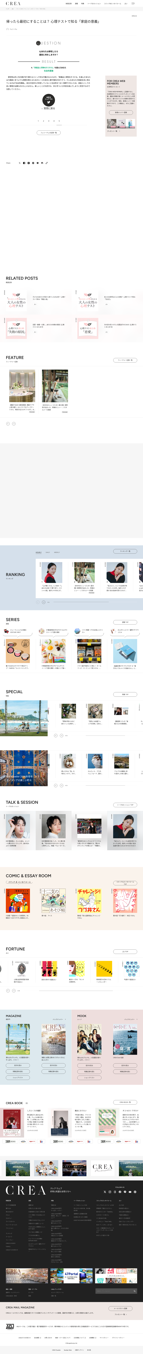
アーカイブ (9, 1237)
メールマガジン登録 (120, 1308)
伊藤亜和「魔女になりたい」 (104, 1208)
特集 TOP (125, 694)
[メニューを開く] (133, 3)
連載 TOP (125, 622)
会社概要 (36, 1338)
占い (125, 4)
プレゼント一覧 (112, 131)
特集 (82, 4)
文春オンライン (79, 1350)
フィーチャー (9, 1240)
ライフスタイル (10, 1221)
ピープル (30, 1292)
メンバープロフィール (57, 1292)
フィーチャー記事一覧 (125, 360)
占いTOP (125, 952)
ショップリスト (18, 1077)
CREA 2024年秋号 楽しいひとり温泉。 (56, 1250)
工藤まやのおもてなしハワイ (36, 1220)
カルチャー (9, 1218)
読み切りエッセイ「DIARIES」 (104, 1212)
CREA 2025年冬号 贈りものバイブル (56, 1245)
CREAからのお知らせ (12, 1250)
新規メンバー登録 (121, 112)
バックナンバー (58, 1019)
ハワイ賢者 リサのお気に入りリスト (36, 1216)
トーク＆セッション (94, 4)
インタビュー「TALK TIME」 (104, 1221)
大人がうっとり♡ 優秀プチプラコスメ (36, 1245)
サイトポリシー (104, 1338)
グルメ (8, 1215)
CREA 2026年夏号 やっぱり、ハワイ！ (56, 1209)
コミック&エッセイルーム (112, 4)
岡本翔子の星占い (124, 1208)
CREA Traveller (56, 1350)
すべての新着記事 (11, 1205)
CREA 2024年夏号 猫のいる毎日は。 (56, 1256)
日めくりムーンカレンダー (126, 1221)
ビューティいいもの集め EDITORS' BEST (35, 1239)
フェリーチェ (13, 29)
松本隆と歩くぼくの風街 (81, 1217)
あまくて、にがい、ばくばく (104, 1225)
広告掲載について (79, 1338)
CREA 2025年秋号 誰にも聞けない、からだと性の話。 (60, 1228)
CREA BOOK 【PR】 (11, 1296)
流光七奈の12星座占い (125, 1212)
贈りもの (8, 1208)
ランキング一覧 (125, 551)
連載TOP (30, 1205)
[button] (8, 424)
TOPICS (8, 1246)
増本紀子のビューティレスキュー (37, 1250)
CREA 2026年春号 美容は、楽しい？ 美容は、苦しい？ (60, 1216)
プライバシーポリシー (118, 1338)
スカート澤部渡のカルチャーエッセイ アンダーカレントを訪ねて (105, 1230)
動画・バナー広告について (62, 1338)
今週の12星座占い (124, 1215)
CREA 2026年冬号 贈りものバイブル (56, 1222)
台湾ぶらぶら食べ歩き (34, 1208)
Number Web (68, 1350)
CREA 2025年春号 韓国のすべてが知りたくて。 (59, 1240)
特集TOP (53, 1205)
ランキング (9, 1233)
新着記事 (69, 4)
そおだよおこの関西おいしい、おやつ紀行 (37, 1228)
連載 (76, 4)
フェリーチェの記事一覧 (49, 133)
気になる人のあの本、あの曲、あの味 (82, 1209)
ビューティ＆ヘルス (11, 1225)
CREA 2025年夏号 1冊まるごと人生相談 (57, 1234)
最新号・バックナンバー (13, 1292)
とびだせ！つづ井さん (102, 1215)
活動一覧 (53, 1296)
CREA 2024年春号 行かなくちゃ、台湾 (56, 1261)
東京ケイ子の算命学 (124, 1218)
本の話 (89, 1350)
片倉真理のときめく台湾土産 (36, 1212)
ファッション (9, 1228)
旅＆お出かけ (9, 1212)
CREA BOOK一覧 (125, 1102)
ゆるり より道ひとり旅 (102, 1235)
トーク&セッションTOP (80, 1205)
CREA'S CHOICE (10, 1243)
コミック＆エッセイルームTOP (125, 883)
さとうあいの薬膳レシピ (35, 1232)
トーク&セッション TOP (125, 805)
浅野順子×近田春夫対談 (80, 1214)
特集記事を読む (18, 1071)
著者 (29, 1296)
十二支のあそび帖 (101, 1218)
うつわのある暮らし (34, 1235)
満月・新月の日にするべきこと (128, 1225)
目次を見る (18, 1065)
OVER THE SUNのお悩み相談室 (82, 1220)
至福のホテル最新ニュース (35, 1223)
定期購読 (91, 1338)
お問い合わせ (48, 1338)
